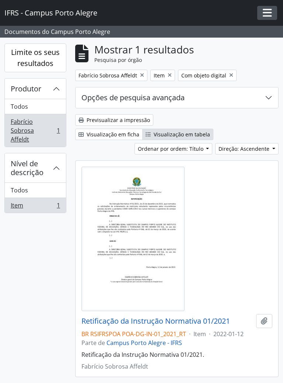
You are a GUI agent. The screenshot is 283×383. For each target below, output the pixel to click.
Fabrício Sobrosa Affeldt (35, 130)
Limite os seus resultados (35, 57)
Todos (19, 106)
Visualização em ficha (112, 134)
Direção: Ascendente (245, 148)
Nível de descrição (27, 168)
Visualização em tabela (181, 134)
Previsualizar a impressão (117, 119)
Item (35, 207)
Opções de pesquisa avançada (133, 97)
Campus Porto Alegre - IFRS (144, 343)
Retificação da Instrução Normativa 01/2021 (155, 321)
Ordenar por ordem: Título (171, 148)
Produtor (26, 89)
